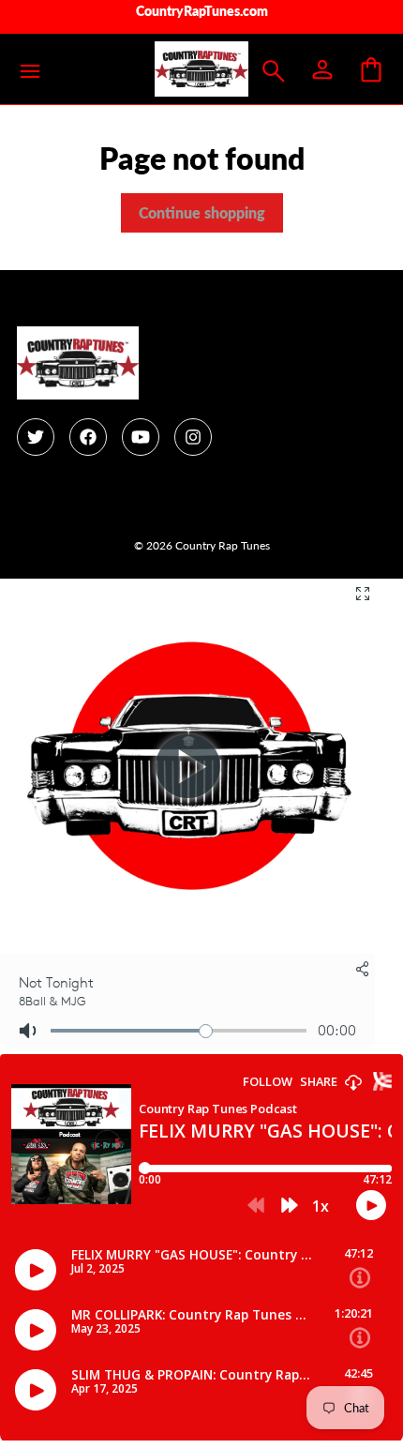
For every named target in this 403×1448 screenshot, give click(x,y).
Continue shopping (202, 212)
